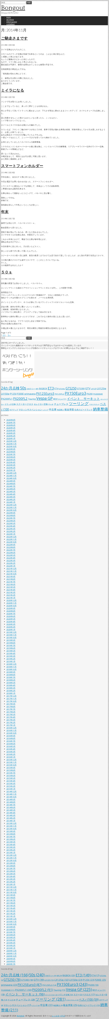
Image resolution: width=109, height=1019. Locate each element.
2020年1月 (10, 629)
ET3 (51, 388)
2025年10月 (11, 446)
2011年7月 (10, 900)
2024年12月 (11, 473)
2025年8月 (10, 451)
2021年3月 (10, 592)
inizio (8, 17)
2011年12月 (11, 887)
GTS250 (71, 388)
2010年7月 (10, 932)
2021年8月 (10, 579)
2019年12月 (11, 632)
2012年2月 (10, 881)
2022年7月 (10, 550)
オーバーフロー (51, 995)
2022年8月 (10, 547)
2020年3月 (10, 624)
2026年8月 (10, 420)
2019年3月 (10, 656)
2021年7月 (10, 582)
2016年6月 (10, 743)
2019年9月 (10, 640)
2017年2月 (10, 722)
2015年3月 (10, 783)
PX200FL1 (7, 398)
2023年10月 (11, 510)
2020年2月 (10, 627)
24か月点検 (10, 388)
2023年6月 (10, 520)
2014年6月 (10, 807)
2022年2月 (10, 563)
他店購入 (60, 410)
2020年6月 (10, 616)
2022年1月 (10, 566)
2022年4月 (10, 558)
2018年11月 (11, 666)
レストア (45, 410)
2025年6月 (10, 457)
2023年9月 (10, 512)
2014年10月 (11, 797)
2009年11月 (11, 953)
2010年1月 (10, 948)
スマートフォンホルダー (22, 165)
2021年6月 (10, 584)
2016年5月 (10, 746)
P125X (13, 393)
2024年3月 (10, 497)
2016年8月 (10, 738)
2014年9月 (10, 799)
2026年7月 (10, 422)
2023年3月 (10, 528)
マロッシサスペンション (30, 409)
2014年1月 (10, 820)
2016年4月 (10, 749)
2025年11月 (11, 443)
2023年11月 (11, 507)
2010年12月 (11, 919)
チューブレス (61, 404)
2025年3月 (10, 465)
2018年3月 (10, 688)
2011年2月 (10, 913)
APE (37, 389)
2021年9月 (10, 576)
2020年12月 (11, 600)
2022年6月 (10, 552)
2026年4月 (10, 430)
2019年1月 (10, 661)
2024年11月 (11, 475)
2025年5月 (10, 459)
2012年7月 (10, 868)
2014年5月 (10, 810)
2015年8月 (10, 770)
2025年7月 (10, 454)
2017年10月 (11, 701)
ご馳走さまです (14, 38)
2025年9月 (10, 449)
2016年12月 (11, 727)
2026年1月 (10, 438)
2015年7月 (10, 773)
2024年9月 (10, 481)
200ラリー (31, 389)
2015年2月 (10, 786)
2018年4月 (10, 685)
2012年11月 (11, 858)
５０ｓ (6, 272)
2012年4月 (10, 876)
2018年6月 (10, 680)
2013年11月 (11, 826)
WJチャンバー (59, 398)
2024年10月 (11, 478)
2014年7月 (10, 804)
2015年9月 (10, 767)
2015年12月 (11, 759)
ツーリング (79, 403)
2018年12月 (11, 664)
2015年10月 (11, 765)
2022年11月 (11, 539)
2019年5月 (10, 651)
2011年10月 (11, 892)
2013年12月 (11, 823)
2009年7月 (10, 964)
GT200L (62, 389)
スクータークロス (24, 404)
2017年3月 (10, 720)
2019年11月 (11, 635)
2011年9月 (10, 895)
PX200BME (98, 394)
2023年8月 (10, 515)
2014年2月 (10, 818)
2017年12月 (11, 696)
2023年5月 (10, 523)
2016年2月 (10, 754)
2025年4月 (10, 462)
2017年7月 (10, 709)
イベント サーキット (83, 398)
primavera (30, 393)
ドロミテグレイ (94, 404)
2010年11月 (11, 921)
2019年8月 (10, 643)
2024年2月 (10, 499)
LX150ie (5, 393)
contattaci (10, 24)
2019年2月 (10, 658)
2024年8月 (10, 483)
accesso (10, 19)
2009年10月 (11, 956)
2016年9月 (10, 735)
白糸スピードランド (84, 409)
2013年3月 (10, 847)
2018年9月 (10, 672)
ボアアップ (13, 410)
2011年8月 (10, 897)
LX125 (93, 388)
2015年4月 (10, 781)
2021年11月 (11, 571)
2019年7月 (10, 645)
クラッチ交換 (10, 404)
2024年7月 (10, 486)
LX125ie (101, 388)
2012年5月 (10, 873)
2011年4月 (10, 908)
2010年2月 (10, 945)
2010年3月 (10, 942)
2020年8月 (10, 611)
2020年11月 (11, 603)
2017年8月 (10, 706)
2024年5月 (10, 491)
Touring (32, 399)
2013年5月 (10, 842)
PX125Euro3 (45, 393)
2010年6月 (10, 935)
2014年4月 (10, 812)
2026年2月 (10, 436)
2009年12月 (11, 950)
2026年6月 (10, 425)
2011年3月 (10, 911)
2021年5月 (10, 587)
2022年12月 (11, 536)
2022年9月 (10, 544)
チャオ (50, 404)
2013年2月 (10, 850)
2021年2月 (10, 595)
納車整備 (100, 408)
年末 (5, 211)
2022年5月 (10, 555)
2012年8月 (10, 866)
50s (23, 387)
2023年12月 (11, 505)
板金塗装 (69, 409)
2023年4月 (10, 526)
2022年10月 (11, 542)
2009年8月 (10, 961)
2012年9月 (10, 863)
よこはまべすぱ (58, 1015)
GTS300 (81, 388)
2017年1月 (10, 725)
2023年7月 (10, 518)
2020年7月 (10, 613)
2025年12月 (11, 441)
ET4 (56, 388)
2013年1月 (10, 852)
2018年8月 (10, 674)
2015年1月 (10, 789)
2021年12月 (11, 568)
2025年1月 (10, 470)
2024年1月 (10, 502)
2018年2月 (10, 690)
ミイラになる (12, 90)
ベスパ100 (89, 999)
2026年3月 (10, 433)
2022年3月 (10, 560)
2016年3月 (10, 751)
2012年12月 (11, 855)
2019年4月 (10, 653)
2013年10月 (11, 828)
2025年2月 (10, 467)
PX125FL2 (59, 394)
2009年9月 (10, 958)
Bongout (13, 7)
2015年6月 (10, 775)
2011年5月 (10, 905)
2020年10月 (11, 605)
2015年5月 (10, 778)
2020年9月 (10, 608)
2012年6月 (10, 871)
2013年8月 (10, 834)
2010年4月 (10, 940)
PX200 (90, 393)
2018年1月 (10, 693)
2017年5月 (10, 714)
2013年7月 (10, 836)
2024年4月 (10, 494)
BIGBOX (43, 388)
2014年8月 (10, 802)
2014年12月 (11, 791)
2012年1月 (10, 884)
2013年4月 (10, 844)
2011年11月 (11, 889)
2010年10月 (11, 924)
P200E (20, 393)
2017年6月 (10, 712)
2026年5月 (10, 428)
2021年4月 (10, 589)
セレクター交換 (41, 404)
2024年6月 (10, 489)
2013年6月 (10, 839)
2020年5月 (10, 619)
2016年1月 (10, 757)
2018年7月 (10, 677)
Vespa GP (44, 398)
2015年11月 (11, 762)
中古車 (52, 409)
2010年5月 (10, 937)
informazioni (11, 22)
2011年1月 (10, 916)
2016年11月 (11, 730)
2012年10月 (11, 860)
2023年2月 (10, 531)
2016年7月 (10, 741)
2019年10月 (11, 637)
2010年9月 (10, 927)
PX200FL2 (20, 398)
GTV (87, 388)
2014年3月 (10, 815)
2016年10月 (11, 733)
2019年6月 (10, 648)
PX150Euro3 (75, 393)
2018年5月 (10, 682)
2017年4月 (10, 717)
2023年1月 (10, 534)
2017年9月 (10, 704)
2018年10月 (11, 669)
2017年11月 (11, 698)
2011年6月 (10, 903)
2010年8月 (10, 929)
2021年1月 (10, 597)
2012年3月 (10, 879)
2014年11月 (11, 794)
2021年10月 (11, 574)
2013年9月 (10, 831)
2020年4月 (10, 621)
